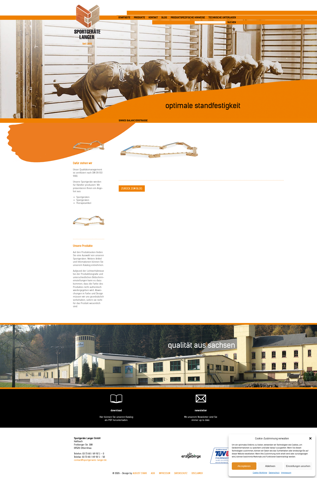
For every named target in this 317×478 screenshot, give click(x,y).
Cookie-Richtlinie (260, 472)
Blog (164, 17)
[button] (310, 438)
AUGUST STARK (140, 473)
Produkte (139, 17)
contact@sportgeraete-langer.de (90, 460)
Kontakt (153, 17)
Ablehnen (270, 466)
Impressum (286, 472)
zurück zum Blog (131, 188)
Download (116, 410)
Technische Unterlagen (222, 17)
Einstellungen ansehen (298, 466)
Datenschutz (274, 472)
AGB (153, 473)
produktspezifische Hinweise (188, 17)
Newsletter (201, 410)
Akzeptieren (244, 466)
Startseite (124, 17)
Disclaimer (197, 473)
